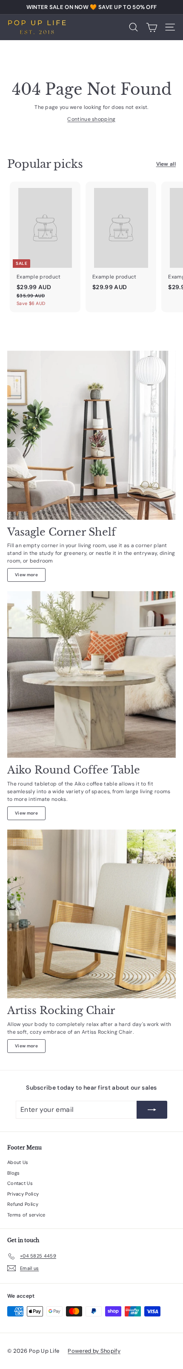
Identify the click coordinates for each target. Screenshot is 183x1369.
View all (166, 164)
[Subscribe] (152, 1110)
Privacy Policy (23, 1194)
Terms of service (26, 1215)
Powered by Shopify (94, 1350)
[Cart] (152, 27)
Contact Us (20, 1183)
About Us (17, 1162)
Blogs (13, 1173)
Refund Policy (22, 1204)
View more (26, 575)
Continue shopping (91, 119)
